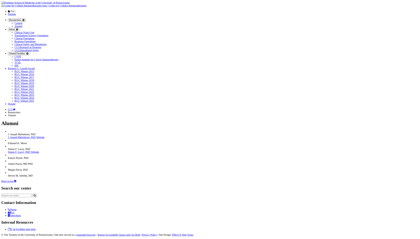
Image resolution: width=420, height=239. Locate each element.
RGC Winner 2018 (24, 80)
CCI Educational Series (26, 50)
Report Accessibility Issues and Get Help (119, 234)
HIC (16, 65)
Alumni (18, 26)
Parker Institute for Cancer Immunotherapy (36, 59)
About (12, 29)
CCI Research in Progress (27, 47)
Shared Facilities (17, 53)
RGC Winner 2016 (24, 74)
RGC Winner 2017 (24, 77)
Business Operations (25, 41)
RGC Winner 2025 (24, 101)
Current (18, 23)
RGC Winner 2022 (24, 92)
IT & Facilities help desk (23, 229)
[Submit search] (34, 195)
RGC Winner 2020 (24, 86)
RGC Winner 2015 (24, 71)
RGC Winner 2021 (24, 89)
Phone (13, 209)
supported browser (85, 234)
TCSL (17, 62)
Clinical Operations (24, 38)
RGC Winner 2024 (24, 98)
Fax (12, 212)
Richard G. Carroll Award (21, 68)
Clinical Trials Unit (24, 32)
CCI (10, 109)
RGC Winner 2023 (24, 95)
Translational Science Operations (31, 35)
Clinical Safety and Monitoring (30, 44)
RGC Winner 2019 (24, 83)
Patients (12, 14)
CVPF (17, 56)
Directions (15, 215)
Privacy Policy (149, 234)
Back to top (7, 181)
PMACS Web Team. (183, 234)
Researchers (15, 20)
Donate (11, 103)
